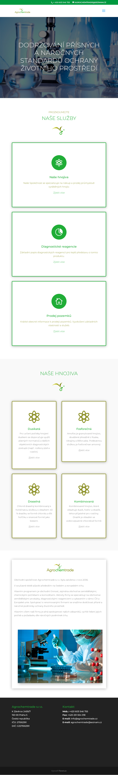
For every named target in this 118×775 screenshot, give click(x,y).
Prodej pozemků (59, 316)
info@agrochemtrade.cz (84, 718)
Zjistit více (59, 192)
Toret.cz (63, 771)
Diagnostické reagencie (59, 246)
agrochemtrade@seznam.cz (86, 722)
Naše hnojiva (58, 177)
